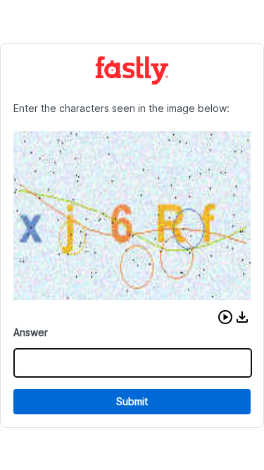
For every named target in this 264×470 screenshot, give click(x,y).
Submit (132, 401)
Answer (30, 332)
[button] (225, 317)
